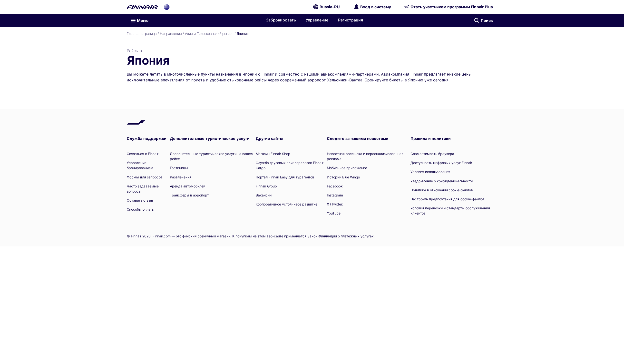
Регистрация (350, 20)
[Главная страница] (142, 7)
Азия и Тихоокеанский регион (209, 33)
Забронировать (281, 20)
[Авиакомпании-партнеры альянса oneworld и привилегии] (167, 7)
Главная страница (142, 33)
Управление (317, 20)
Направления (171, 33)
